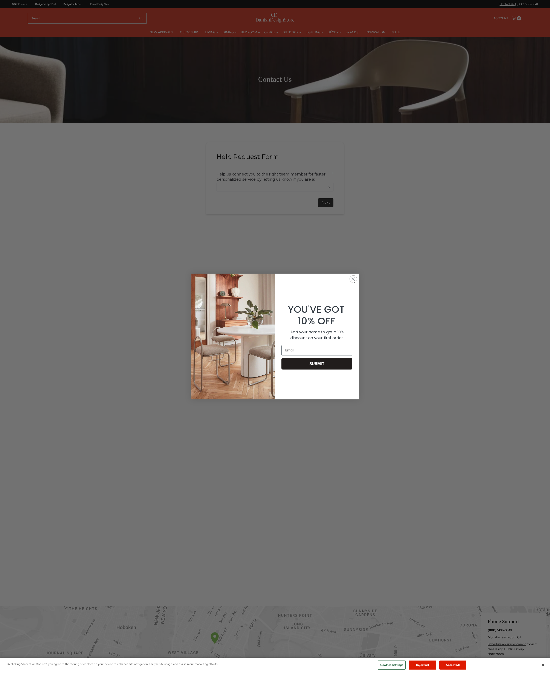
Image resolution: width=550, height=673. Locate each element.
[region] (275, 665)
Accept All (453, 665)
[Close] (543, 665)
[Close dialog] (353, 279)
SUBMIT (316, 363)
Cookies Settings (391, 665)
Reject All (422, 665)
